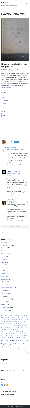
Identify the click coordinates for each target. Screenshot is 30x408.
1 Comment (19, 70)
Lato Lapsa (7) (4, 333)
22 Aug (21, 149)
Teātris (4, 273)
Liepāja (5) (24, 333)
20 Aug (18, 173)
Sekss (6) (3, 348)
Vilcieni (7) (26, 352)
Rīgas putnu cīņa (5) (5, 346)
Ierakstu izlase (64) (15, 325)
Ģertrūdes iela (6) (21, 323)
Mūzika (4, 267)
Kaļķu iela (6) (3, 329)
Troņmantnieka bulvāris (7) (6, 350)
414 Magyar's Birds (12, 171)
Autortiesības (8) (5, 319)
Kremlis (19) (17, 329)
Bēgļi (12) (18, 319)
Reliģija (4, 296)
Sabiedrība (4, 279)
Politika (4, 301)
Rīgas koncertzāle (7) (19, 343)
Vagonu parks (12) (23, 350)
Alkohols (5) (16, 317)
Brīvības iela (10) (24, 319)
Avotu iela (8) (12, 319)
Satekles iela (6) (24, 346)
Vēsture (3, 304)
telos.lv (9, 149)
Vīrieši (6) (4, 354)
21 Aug (26, 202)
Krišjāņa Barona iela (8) (6, 331)
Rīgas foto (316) (7, 343)
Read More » (7, 87)
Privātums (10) (15, 337)
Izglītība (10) (23, 325)
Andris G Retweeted (11, 147)
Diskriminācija (6, 284)
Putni (3, 270)
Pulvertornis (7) (22, 337)
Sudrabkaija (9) (15, 348)
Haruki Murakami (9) (5, 325)
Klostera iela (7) (11, 329)
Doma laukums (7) (22, 321)
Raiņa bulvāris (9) (4, 340)
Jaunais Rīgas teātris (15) (14, 327)
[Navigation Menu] (27, 3)
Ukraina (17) (15, 350)
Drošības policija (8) (5, 323)
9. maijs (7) (10, 317)
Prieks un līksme (6, 245)
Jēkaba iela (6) (24, 327)
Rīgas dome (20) (24, 340)
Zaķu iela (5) (9, 354)
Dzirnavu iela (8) (13, 323)
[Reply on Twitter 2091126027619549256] (7, 164)
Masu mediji (5, 293)
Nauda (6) (21, 335)
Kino (3, 265)
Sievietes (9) (8, 348)
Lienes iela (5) (18, 333)
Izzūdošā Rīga (6, 307)
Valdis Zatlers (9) (4, 352)
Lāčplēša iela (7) (19, 331)
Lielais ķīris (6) (11, 333)
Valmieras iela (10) (13, 352)
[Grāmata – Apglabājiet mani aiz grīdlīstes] (15, 39)
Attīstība (4, 282)
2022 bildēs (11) (17, 315)
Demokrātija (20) (13, 321)
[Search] (27, 232)
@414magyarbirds (11, 173)
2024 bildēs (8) (4, 317)
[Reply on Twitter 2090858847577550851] (7, 220)
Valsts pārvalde (5, 299)
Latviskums (5, 290)
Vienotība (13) (20, 352)
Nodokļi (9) (26, 335)
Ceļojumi (4, 259)
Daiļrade (4, 262)
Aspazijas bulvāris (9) (24, 317)
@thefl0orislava (18, 202)
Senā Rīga (5, 310)
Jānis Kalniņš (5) (4, 327)
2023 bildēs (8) (24, 315)
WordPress (20, 406)
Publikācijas (4, 276)
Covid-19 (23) (5, 321)
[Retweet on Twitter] (5, 147)
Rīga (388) (14, 340)
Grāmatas (11, 70)
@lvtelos (16, 149)
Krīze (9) (13, 331)
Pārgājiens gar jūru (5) (6, 337)
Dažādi (3, 242)
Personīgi (3, 253)
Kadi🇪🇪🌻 (9, 202)
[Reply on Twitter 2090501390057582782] (7, 195)
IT (1, 250)
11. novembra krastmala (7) (6, 315)
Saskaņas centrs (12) (15, 346)
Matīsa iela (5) (4, 335)
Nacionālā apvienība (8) (13, 335)
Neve (8, 406)
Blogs (3, 256)
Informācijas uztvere (7, 287)
